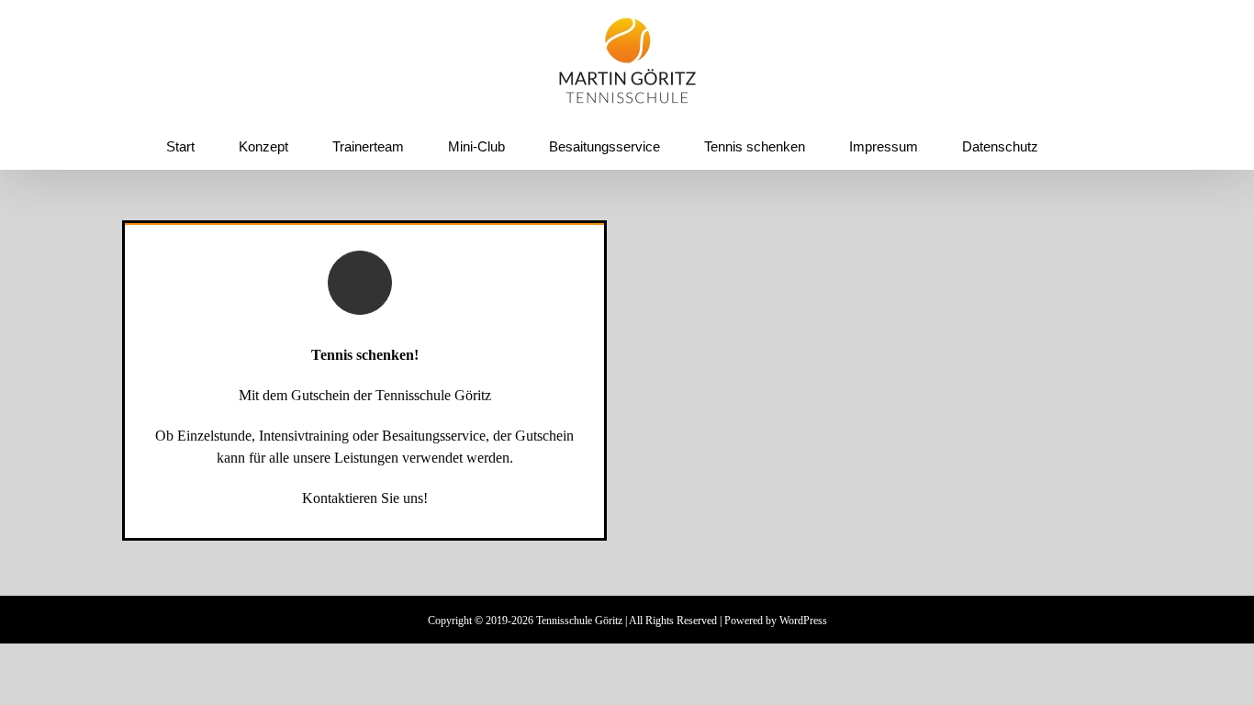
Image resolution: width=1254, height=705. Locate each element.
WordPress (803, 620)
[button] (1071, 146)
